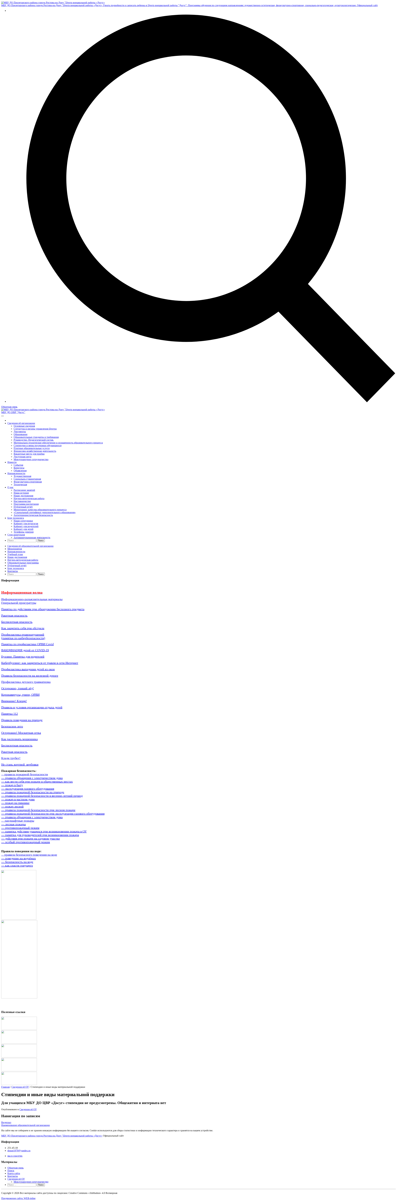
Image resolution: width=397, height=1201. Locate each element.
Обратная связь (9, 406)
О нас (10, 487)
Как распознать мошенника (19, 739)
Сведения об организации (21, 423)
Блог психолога (15, 518)
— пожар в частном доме (18, 799)
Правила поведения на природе (21, 720)
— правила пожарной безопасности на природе (32, 792)
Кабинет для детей (23, 529)
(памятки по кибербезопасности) (23, 638)
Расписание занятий (24, 490)
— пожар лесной (12, 806)
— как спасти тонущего (17, 865)
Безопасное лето (12, 726)
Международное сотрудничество (31, 459)
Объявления (20, 470)
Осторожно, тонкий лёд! (17, 688)
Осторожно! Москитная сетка (21, 732)
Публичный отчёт (23, 506)
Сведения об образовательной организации (30, 546)
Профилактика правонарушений (22, 634)
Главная (5, 1087)
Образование (20, 434)
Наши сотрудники (23, 520)
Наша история (21, 493)
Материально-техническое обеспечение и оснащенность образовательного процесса (58, 442)
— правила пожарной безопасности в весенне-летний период (42, 795)
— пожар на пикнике (15, 803)
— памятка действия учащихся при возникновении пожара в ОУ (44, 831)
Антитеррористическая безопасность (33, 515)
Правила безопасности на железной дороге (29, 675)
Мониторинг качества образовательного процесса (40, 509)
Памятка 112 (9, 713)
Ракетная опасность (14, 615)
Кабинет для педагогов (26, 523)
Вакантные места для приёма (29, 454)
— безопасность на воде (17, 862)
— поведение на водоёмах (18, 858)
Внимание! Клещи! (14, 701)
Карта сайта (13, 1173)
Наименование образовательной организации (25, 1125)
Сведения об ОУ (20, 1087)
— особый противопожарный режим (25, 842)
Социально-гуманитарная (27, 479)
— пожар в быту (12, 785)
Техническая (20, 484)
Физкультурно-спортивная (28, 481)
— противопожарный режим (20, 827)
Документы (20, 431)
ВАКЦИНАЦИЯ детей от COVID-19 (25, 650)
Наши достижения (23, 495)
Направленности (16, 473)
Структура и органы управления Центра (35, 428)
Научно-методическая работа (29, 498)
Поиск (10, 1170)
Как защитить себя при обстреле (22, 628)
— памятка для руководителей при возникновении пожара (40, 835)
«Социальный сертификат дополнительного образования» (45, 512)
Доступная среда (22, 456)
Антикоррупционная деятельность (32, 537)
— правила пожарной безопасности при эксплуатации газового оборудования (53, 813)
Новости (12, 462)
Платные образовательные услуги (32, 448)
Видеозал (6, 1122)
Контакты (12, 571)
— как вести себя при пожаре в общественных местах (37, 781)
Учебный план (15, 554)
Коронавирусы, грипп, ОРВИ (20, 694)
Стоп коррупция (16, 534)
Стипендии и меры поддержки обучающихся (37, 445)
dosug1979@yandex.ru (18, 1150)
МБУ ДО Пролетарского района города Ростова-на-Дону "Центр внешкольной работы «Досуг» (51, 1135)
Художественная (22, 476)
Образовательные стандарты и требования (36, 437)
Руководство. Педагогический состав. (34, 440)
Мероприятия (14, 548)
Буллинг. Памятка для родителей (22, 656)
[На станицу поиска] (201, 401)
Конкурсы (19, 467)
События (18, 465)
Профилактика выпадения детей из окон (28, 669)
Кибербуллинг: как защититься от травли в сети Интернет (39, 663)
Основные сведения (24, 426)
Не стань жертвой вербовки (19, 764)
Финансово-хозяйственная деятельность (35, 451)
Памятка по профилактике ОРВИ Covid (27, 644)
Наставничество (22, 501)
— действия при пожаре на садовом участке (30, 838)
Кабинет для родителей (26, 526)
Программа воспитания (26, 504)
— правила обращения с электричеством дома (32, 778)
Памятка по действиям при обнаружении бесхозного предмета (42, 609)
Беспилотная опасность (16, 621)
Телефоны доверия (23, 532)
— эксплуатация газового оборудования (27, 788)
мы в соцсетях (14, 1156)
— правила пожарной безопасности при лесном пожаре (38, 810)
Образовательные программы (23, 562)
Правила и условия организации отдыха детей (31, 707)
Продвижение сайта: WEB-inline (18, 1198)
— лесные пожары (13, 824)
